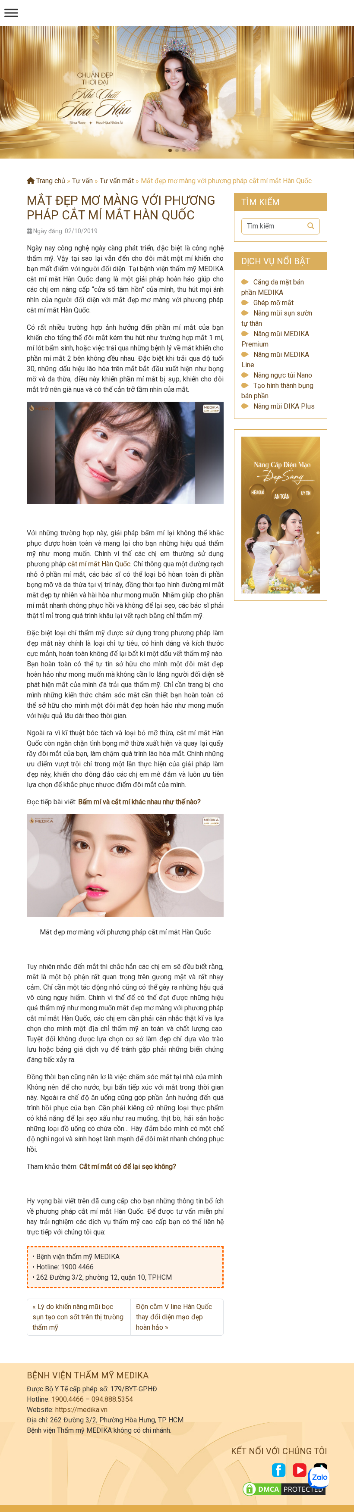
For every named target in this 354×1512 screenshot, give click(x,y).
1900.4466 (67, 1399)
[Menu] (11, 13)
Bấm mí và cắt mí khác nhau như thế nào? (139, 802)
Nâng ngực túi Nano (282, 375)
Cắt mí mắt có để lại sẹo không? (127, 1166)
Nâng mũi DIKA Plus (284, 406)
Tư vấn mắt (117, 181)
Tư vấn (82, 181)
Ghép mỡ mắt (273, 303)
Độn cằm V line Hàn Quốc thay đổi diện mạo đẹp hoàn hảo (174, 1317)
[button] (170, 150)
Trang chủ (50, 181)
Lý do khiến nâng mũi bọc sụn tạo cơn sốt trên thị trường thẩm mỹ (77, 1317)
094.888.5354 (112, 1399)
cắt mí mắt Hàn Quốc (99, 564)
